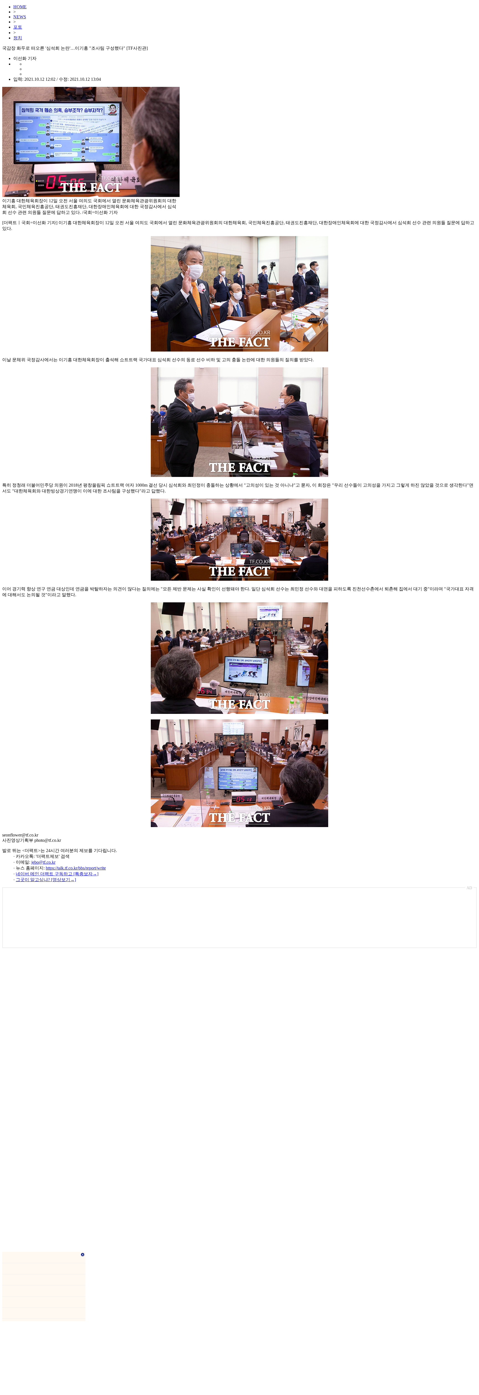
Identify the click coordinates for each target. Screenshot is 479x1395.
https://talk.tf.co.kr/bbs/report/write (76, 868)
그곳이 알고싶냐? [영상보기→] (46, 879)
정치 (17, 38)
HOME (20, 6)
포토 (17, 27)
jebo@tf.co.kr (43, 862)
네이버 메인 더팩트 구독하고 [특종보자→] (57, 873)
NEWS (19, 16)
